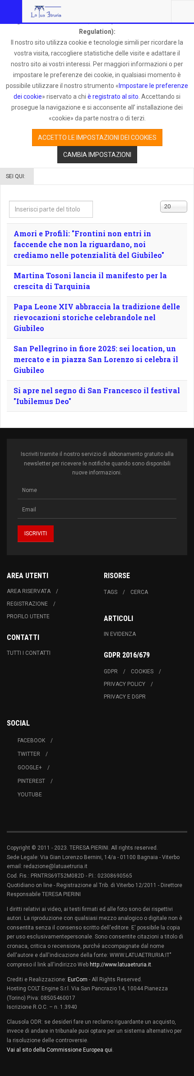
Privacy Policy (124, 684)
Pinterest (31, 781)
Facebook (31, 740)
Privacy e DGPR (125, 697)
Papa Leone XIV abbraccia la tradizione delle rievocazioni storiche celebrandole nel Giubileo (97, 317)
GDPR (111, 671)
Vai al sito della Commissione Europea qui (59, 1050)
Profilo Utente (28, 616)
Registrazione (27, 604)
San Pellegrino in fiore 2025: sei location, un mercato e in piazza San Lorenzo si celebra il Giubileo (96, 359)
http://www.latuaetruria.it (120, 964)
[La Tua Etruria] (46, 11)
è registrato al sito (112, 96)
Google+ (30, 767)
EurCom (78, 979)
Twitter (29, 754)
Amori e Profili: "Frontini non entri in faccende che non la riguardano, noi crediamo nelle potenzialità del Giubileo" (89, 244)
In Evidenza (120, 634)
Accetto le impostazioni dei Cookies (97, 137)
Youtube (30, 794)
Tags (110, 592)
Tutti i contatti (29, 653)
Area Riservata (29, 591)
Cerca (139, 592)
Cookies (142, 671)
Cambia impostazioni (97, 154)
